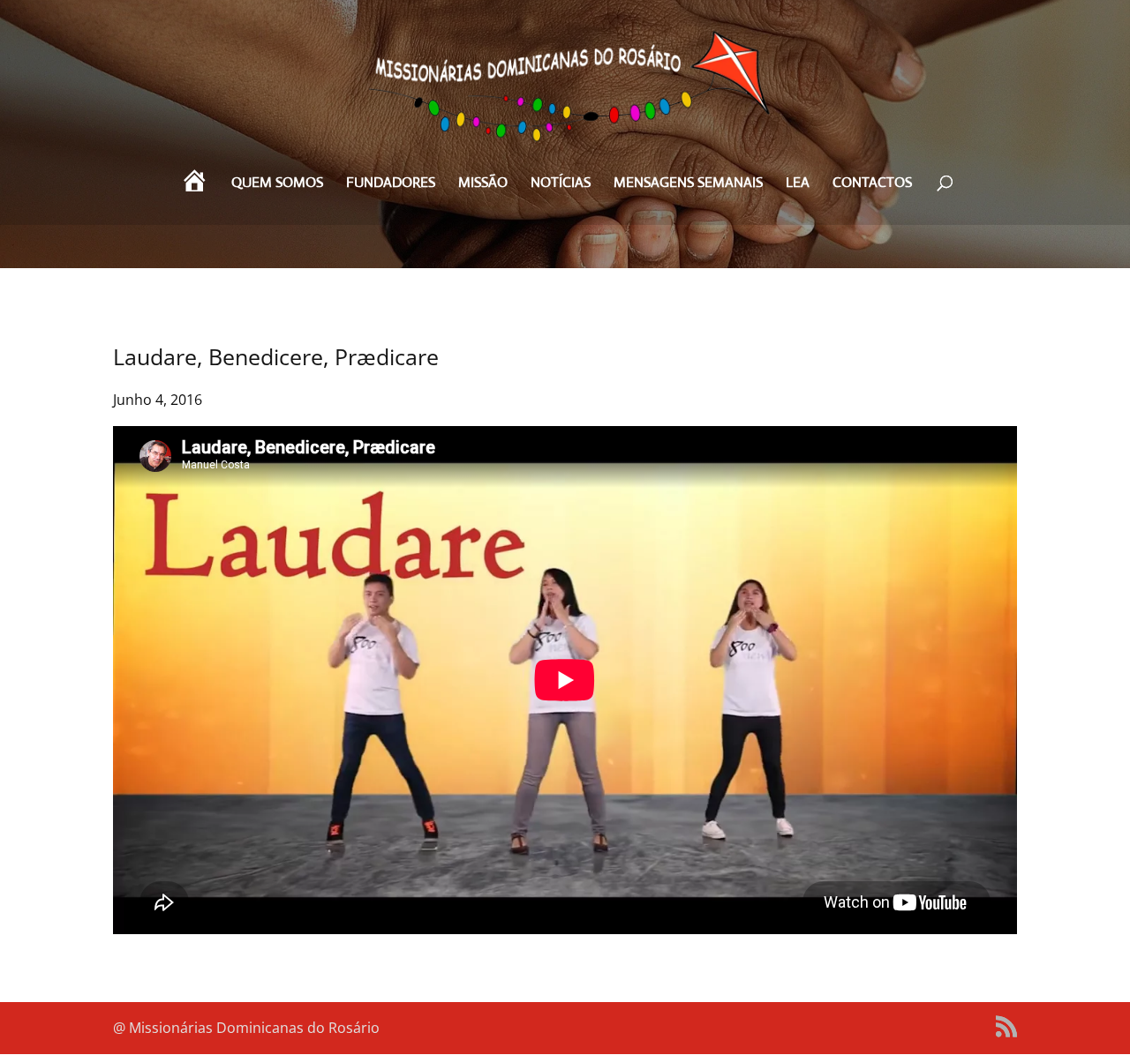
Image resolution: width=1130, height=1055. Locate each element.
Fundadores (390, 183)
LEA (798, 183)
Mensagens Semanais (688, 183)
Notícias (561, 183)
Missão (483, 183)
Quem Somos (277, 183)
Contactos (872, 183)
